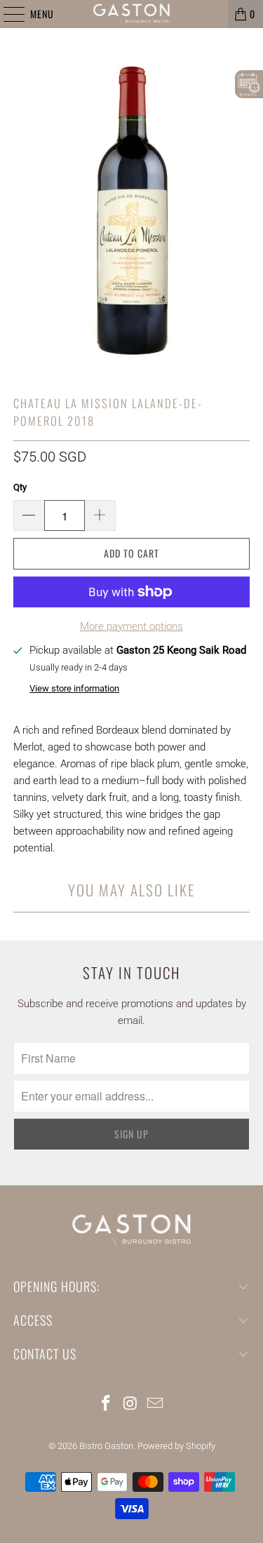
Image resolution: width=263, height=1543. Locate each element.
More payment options (131, 626)
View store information (74, 688)
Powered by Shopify (176, 1446)
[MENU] (6, 14)
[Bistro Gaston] (132, 14)
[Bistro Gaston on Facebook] (106, 1404)
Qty (20, 487)
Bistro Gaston (106, 1446)
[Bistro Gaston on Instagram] (131, 1404)
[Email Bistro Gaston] (155, 1404)
